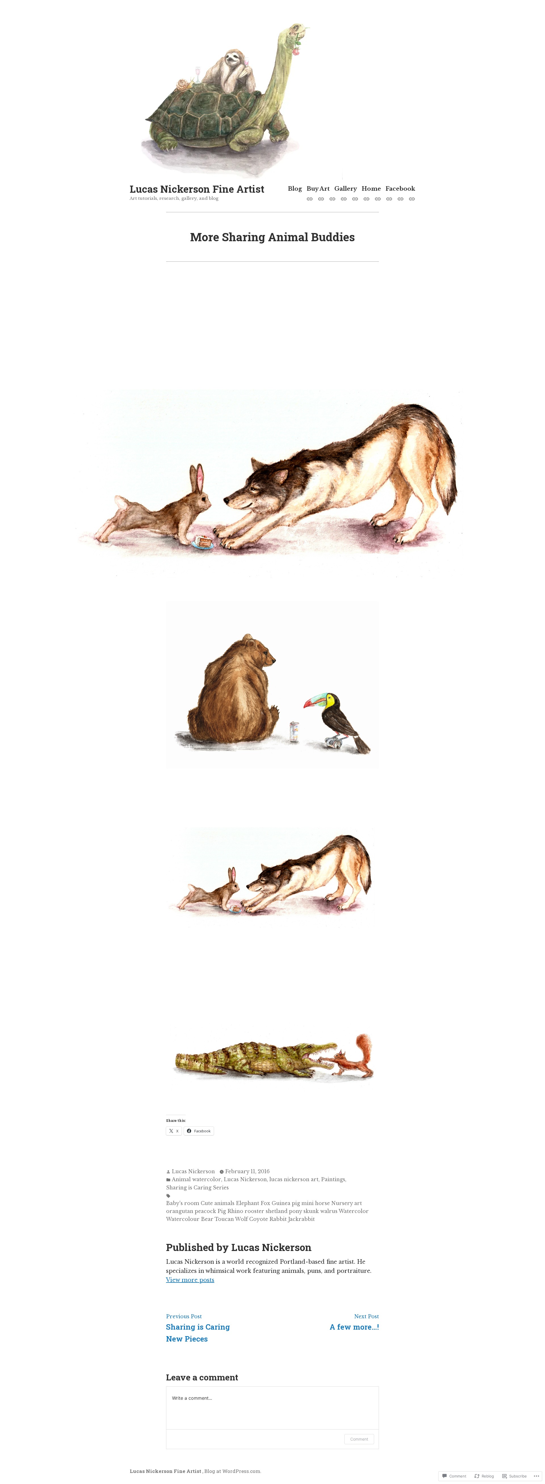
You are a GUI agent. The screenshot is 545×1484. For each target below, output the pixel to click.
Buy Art (318, 189)
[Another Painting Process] (332, 198)
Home (371, 189)
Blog (295, 189)
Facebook (400, 189)
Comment (359, 1439)
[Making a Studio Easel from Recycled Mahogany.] (400, 198)
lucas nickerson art (293, 1179)
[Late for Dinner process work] (343, 198)
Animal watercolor (196, 1179)
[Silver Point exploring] (355, 198)
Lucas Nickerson (193, 1171)
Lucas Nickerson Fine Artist (197, 188)
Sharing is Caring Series (197, 1188)
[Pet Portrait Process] (310, 198)
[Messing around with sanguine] (366, 198)
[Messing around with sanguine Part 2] (377, 198)
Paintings (333, 1179)
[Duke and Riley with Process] (321, 198)
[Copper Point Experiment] (410, 198)
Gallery (345, 189)
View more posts (190, 1280)
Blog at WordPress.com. (232, 1471)
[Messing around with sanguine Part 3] (389, 198)
